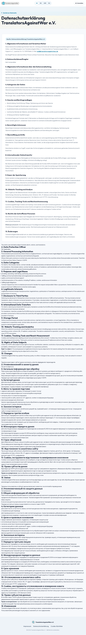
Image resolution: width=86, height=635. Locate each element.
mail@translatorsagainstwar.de (47, 51)
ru (49, 3)
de (37, 3)
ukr (45, 3)
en (40, 3)
